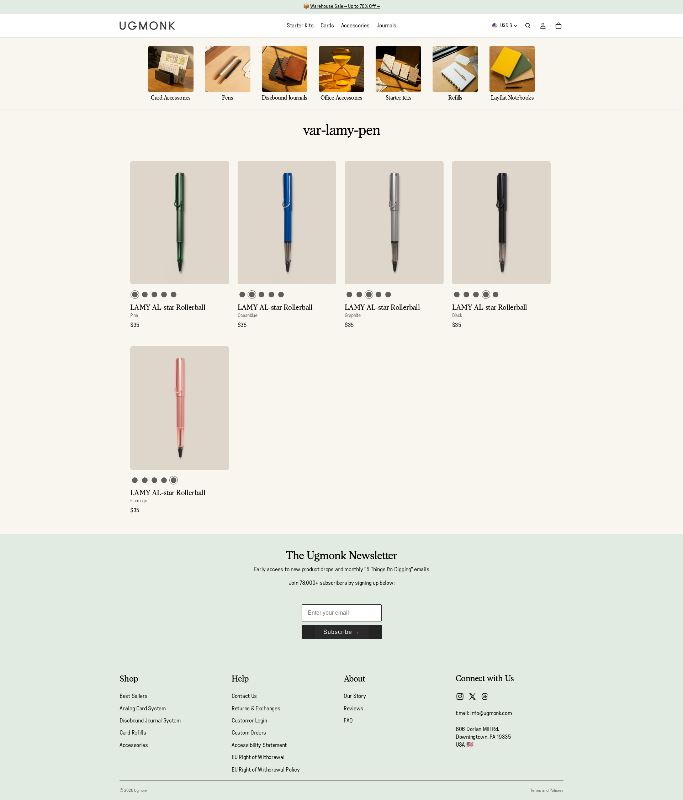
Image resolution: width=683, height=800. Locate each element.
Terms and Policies (546, 790)
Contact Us (244, 696)
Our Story (355, 696)
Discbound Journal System (150, 721)
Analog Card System (143, 708)
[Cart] (558, 25)
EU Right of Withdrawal (258, 757)
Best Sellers (133, 696)
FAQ (348, 721)
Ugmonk (140, 790)
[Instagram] (460, 696)
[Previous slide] (141, 223)
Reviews (353, 708)
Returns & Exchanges (256, 708)
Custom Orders (249, 733)
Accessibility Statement (259, 745)
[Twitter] (472, 696)
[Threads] (485, 696)
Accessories (134, 745)
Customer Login (249, 721)
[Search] (528, 25)
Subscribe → (341, 632)
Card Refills (133, 733)
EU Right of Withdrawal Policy (266, 770)
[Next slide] (218, 223)
